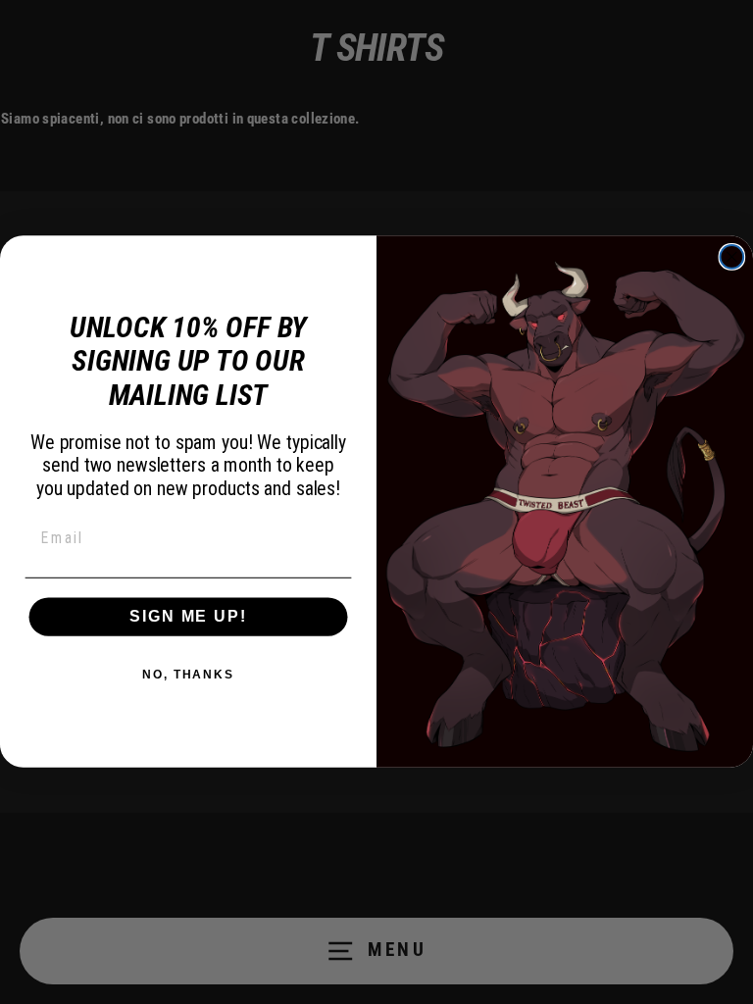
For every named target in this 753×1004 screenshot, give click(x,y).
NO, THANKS (188, 674)
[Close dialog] (732, 257)
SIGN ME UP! (187, 616)
